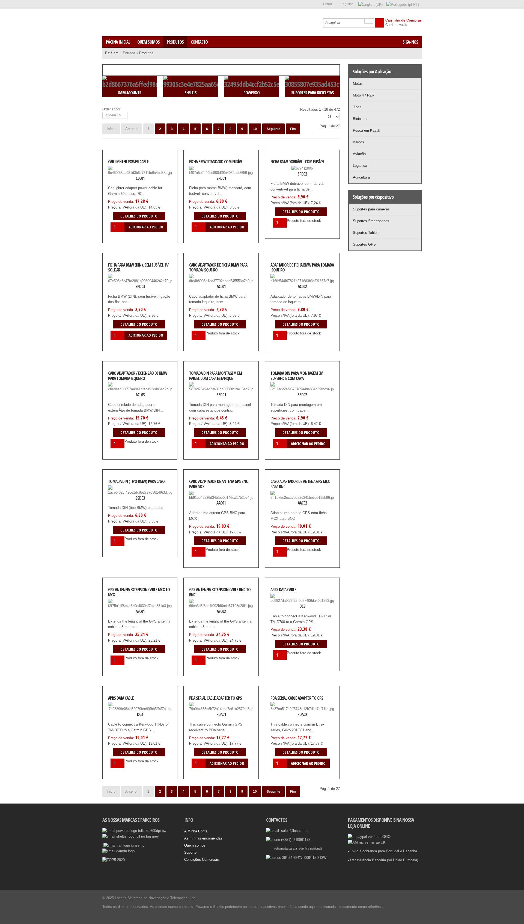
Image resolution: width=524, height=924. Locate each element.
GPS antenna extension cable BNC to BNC (220, 592)
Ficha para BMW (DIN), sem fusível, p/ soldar (138, 267)
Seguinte (273, 129)
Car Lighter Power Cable (128, 161)
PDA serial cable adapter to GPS (215, 698)
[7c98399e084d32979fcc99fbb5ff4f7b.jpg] (122, 713)
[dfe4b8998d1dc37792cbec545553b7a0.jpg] (203, 285)
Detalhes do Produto (157, 177)
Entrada (129, 53)
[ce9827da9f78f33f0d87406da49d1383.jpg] (284, 605)
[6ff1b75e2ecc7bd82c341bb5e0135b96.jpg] (284, 501)
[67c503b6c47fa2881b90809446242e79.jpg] (122, 285)
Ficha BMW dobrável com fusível (297, 161)
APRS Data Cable (283, 589)
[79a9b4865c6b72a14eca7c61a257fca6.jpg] (203, 713)
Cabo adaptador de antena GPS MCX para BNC (299, 484)
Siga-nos (410, 42)
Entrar (327, 4)
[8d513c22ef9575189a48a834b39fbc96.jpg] (284, 393)
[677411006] (284, 174)
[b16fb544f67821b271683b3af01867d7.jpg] (284, 285)
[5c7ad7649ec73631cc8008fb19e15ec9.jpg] (203, 393)
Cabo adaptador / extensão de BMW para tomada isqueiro (137, 376)
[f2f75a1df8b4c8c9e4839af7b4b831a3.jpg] (122, 610)
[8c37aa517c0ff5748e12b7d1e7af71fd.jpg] (284, 713)
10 (255, 129)
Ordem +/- (113, 115)
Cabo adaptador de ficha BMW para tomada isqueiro (218, 267)
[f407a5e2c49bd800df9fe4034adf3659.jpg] (203, 177)
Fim (293, 129)
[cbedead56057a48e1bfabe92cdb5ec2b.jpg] (122, 393)
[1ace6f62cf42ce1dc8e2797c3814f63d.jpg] (122, 497)
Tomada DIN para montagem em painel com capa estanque (215, 376)
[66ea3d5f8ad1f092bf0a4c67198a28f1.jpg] (203, 610)
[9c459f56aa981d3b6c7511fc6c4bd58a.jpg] (122, 177)
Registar (346, 4)
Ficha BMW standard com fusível (216, 161)
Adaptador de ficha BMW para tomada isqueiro (302, 267)
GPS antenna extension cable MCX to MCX (139, 592)
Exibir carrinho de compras (379, 23)
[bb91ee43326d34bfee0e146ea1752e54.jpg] (203, 501)
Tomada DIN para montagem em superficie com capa (296, 376)
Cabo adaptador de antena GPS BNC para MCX (218, 484)
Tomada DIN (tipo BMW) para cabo (136, 481)
